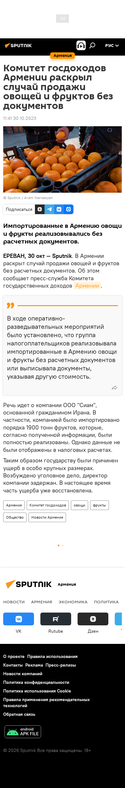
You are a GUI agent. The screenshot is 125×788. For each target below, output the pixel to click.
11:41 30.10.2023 (19, 118)
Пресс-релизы (61, 665)
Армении (87, 285)
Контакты (13, 665)
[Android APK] (23, 732)
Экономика (73, 602)
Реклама (34, 665)
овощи (79, 505)
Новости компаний (22, 673)
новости (14, 602)
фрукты (99, 505)
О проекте (14, 656)
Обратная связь (19, 714)
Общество (15, 517)
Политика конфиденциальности (36, 682)
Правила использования (52, 656)
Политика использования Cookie (37, 691)
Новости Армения (47, 517)
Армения (14, 505)
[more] (114, 387)
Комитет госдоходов (47, 505)
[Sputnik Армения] (19, 48)
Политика (106, 602)
